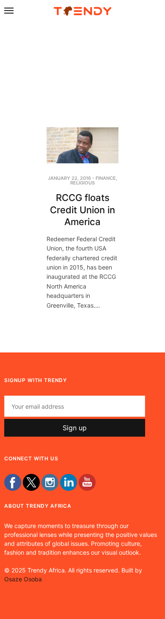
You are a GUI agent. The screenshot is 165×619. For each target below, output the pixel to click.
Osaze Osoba (23, 579)
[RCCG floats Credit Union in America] (82, 145)
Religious (82, 183)
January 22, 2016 (69, 178)
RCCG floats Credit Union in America (82, 209)
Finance (106, 178)
